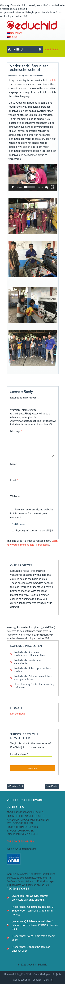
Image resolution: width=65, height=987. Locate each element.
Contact (37, 980)
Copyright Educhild (37, 965)
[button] (33, 177)
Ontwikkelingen (41, 974)
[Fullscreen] (52, 187)
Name (14, 464)
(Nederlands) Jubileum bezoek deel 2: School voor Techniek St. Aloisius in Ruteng (33, 911)
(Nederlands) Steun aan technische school (28, 68)
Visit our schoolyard (25, 800)
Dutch (52, 80)
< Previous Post (15, 786)
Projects (57, 974)
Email (14, 480)
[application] (32, 177)
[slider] (29, 187)
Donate (48, 980)
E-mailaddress (19, 754)
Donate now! (17, 713)
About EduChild (21, 980)
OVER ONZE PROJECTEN (20, 842)
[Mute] (46, 187)
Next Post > (52, 786)
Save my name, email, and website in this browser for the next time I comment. (31, 513)
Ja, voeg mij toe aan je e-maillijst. (35, 530)
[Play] (13, 187)
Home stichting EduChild (17, 974)
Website (15, 496)
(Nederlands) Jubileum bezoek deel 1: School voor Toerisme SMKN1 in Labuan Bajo (35, 925)
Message (16, 431)
